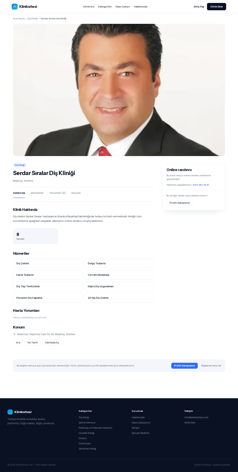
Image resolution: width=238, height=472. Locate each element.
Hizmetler (37, 193)
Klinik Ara (88, 6)
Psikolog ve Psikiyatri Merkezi (95, 427)
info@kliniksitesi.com (196, 417)
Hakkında (19, 193)
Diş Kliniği (33, 18)
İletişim (136, 427)
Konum (76, 193)
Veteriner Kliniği (87, 448)
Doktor (83, 438)
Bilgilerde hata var (211, 365)
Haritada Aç (52, 342)
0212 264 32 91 (201, 184)
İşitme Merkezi (87, 422)
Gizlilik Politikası (202, 464)
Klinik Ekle (216, 6)
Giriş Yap (199, 6)
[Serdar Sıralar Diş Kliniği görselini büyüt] (119, 90)
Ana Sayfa (19, 18)
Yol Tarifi (32, 342)
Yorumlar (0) (57, 193)
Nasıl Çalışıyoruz (141, 422)
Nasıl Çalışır (123, 6)
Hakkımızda (140, 6)
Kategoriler (105, 6)
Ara (18, 342)
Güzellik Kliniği (86, 433)
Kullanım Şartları (222, 464)
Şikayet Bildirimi (140, 433)
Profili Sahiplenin (180, 202)
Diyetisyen (85, 443)
